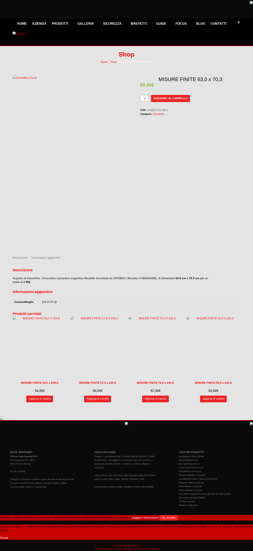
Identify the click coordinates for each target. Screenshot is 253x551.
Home (104, 62)
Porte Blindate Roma (188, 460)
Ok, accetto (168, 517)
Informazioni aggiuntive (45, 257)
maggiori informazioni (145, 517)
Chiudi (4, 537)
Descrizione (20, 257)
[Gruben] (19, 33)
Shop (113, 62)
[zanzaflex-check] (72, 163)
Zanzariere (158, 114)
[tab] (20, 258)
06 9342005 (19, 471)
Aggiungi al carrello (170, 98)
